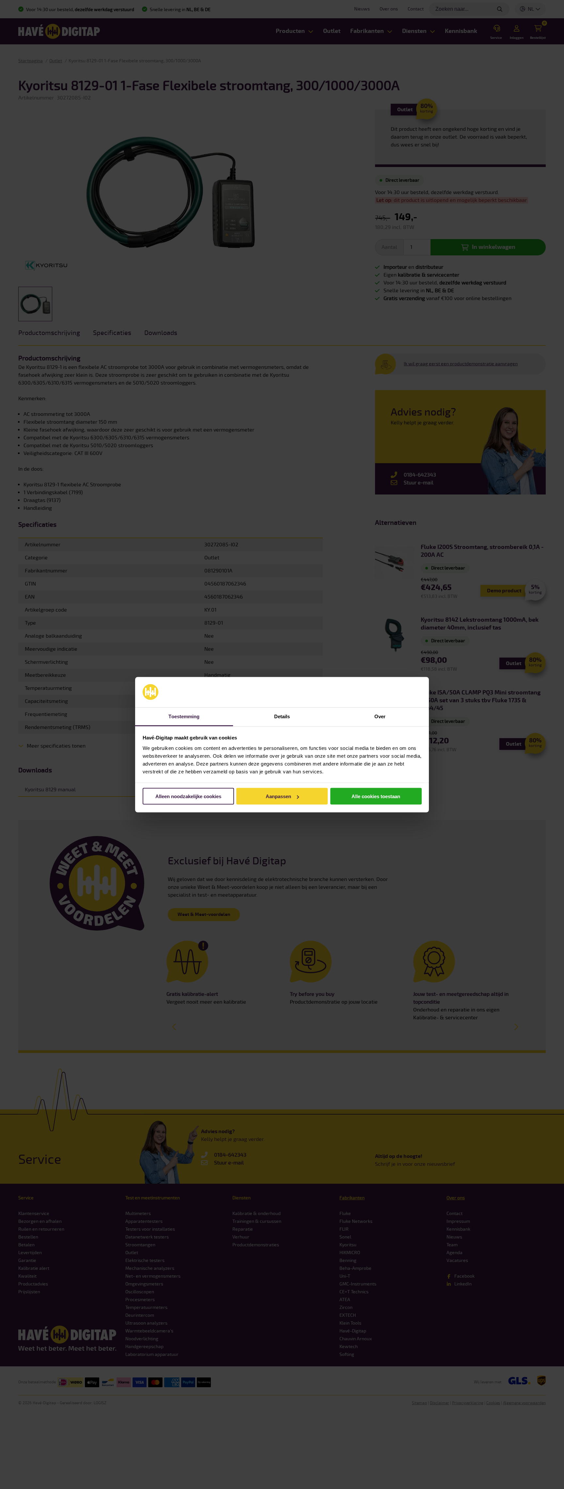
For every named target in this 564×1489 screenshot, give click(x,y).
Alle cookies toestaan (376, 796)
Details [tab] (282, 716)
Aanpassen (278, 796)
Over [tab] (379, 716)
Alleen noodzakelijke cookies (188, 796)
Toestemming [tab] (183, 716)
